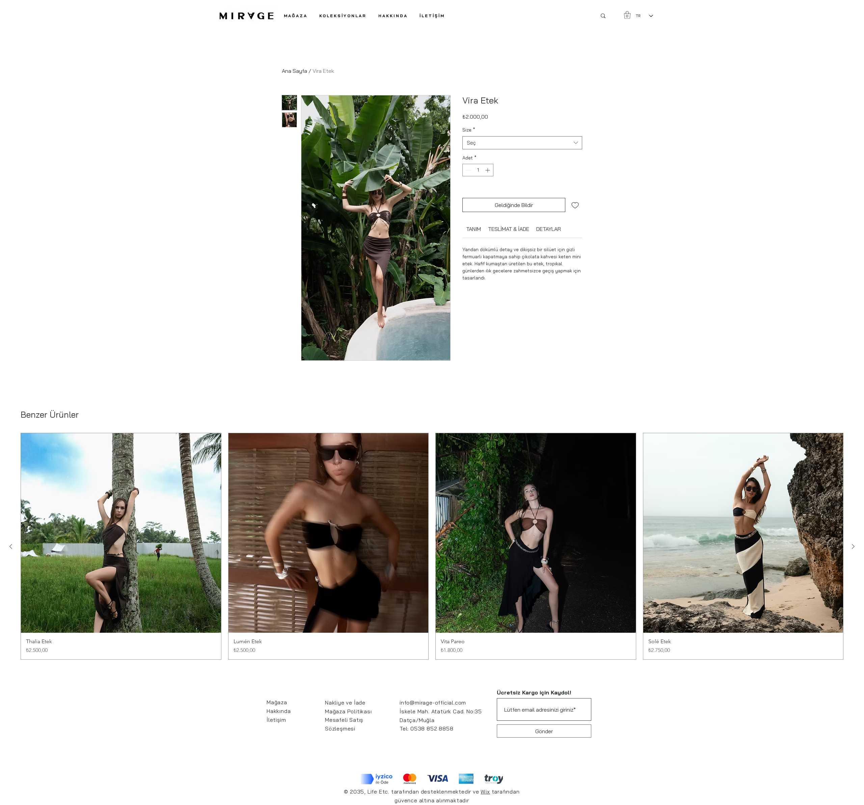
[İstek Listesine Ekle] (575, 205)
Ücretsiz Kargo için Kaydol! (534, 692)
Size (468, 130)
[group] (432, 546)
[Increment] (488, 170)
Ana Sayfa (294, 70)
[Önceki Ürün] (11, 546)
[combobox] (522, 142)
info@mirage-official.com (433, 702)
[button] (343, 15)
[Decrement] (467, 170)
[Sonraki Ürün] (853, 546)
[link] (473, 229)
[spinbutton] (478, 170)
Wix (485, 791)
